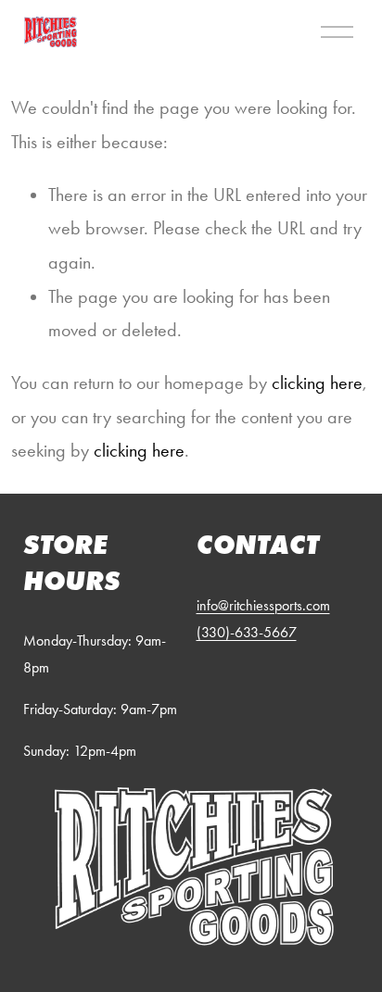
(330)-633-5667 (247, 632)
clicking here (317, 382)
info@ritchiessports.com (263, 605)
